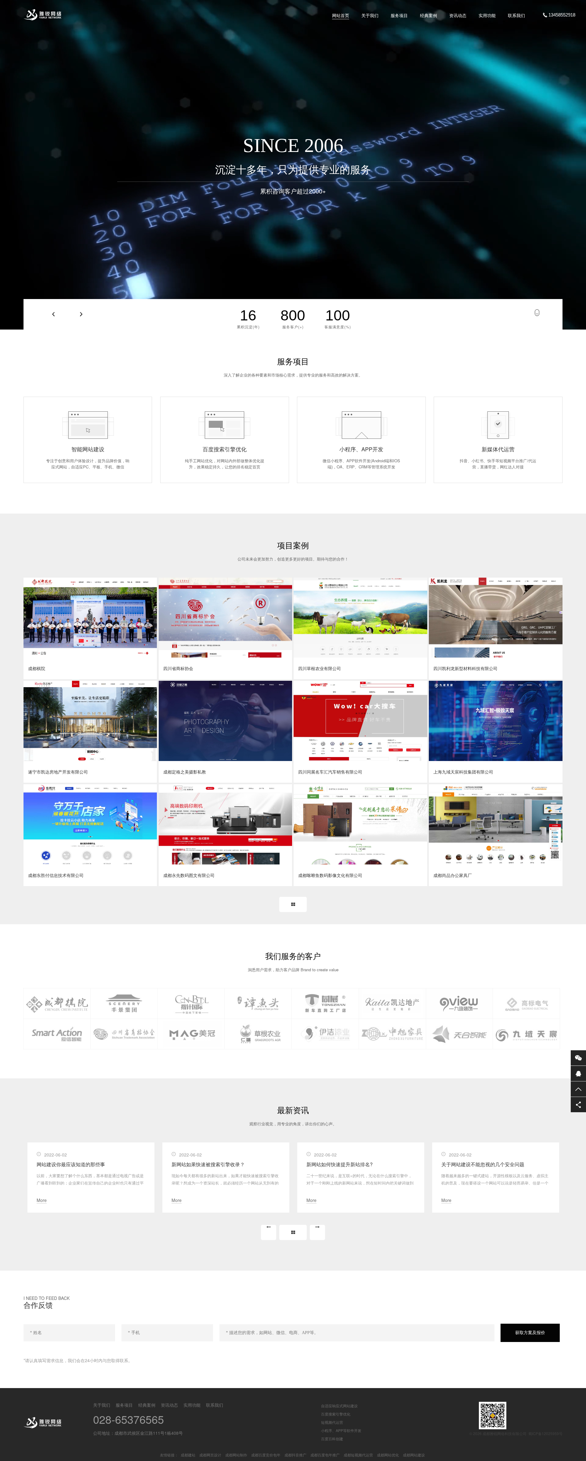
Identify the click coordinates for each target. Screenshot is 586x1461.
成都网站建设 (414, 1454)
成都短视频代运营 (358, 1454)
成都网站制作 (236, 1454)
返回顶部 (578, 1089)
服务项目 (399, 15)
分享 (578, 1104)
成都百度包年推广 (325, 1454)
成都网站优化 (388, 1454)
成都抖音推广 (295, 1454)
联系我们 (516, 15)
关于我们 (369, 15)
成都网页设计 (210, 1454)
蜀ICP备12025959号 (545, 1433)
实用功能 (487, 15)
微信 (578, 1058)
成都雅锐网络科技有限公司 (69, 15)
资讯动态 (457, 15)
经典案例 (428, 15)
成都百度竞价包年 (265, 1454)
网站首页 (340, 15)
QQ (578, 1073)
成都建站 (188, 1454)
